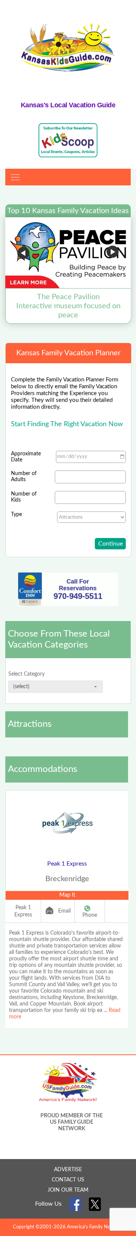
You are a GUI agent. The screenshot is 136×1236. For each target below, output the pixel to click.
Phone (89, 915)
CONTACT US (68, 1180)
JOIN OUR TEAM (68, 1190)
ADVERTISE (68, 1169)
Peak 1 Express (67, 864)
